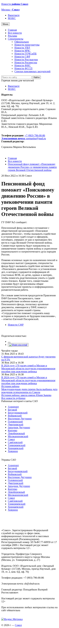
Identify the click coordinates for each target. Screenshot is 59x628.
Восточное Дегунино (20, 418)
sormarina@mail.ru (36, 138)
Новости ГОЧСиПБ (25, 53)
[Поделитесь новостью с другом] (18, 345)
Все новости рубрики (13, 398)
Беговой (12, 409)
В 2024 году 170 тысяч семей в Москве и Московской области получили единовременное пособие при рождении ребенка (28, 368)
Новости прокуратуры (26, 44)
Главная (12, 29)
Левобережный (16, 433)
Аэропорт (13, 406)
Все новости (15, 32)
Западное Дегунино (19, 427)
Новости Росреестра (25, 62)
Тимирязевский (16, 445)
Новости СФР (22, 56)
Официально (21, 41)
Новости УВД (22, 47)
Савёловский (15, 442)
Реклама (12, 35)
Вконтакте (14, 15)
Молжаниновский (18, 436)
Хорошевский (15, 448)
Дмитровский (15, 424)
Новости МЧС (22, 50)
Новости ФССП (23, 68)
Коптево (12, 430)
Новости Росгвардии (26, 59)
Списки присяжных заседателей (32, 71)
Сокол (11, 439)
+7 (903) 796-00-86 (23, 137)
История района (10, 386)
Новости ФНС (22, 65)
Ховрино (13, 451)
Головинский (15, 421)
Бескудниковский (18, 412)
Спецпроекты (15, 38)
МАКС (12, 18)
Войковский (15, 415)
